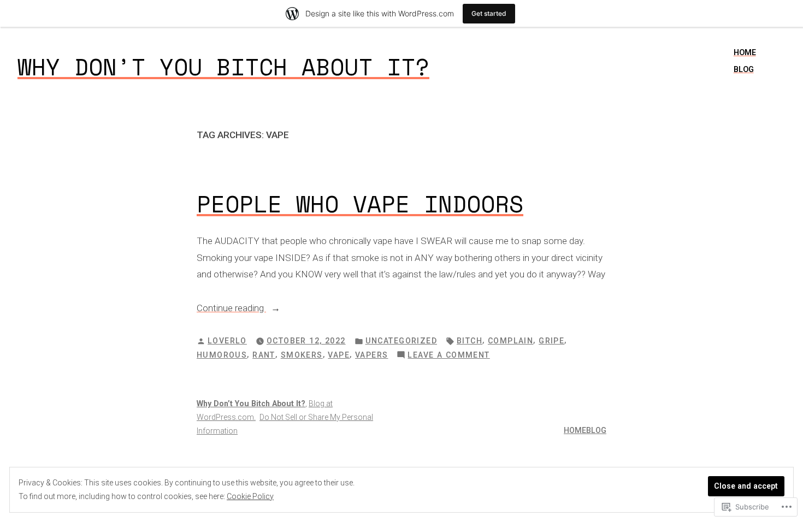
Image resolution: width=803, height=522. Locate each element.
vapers (371, 355)
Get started (488, 13)
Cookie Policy (250, 496)
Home (745, 52)
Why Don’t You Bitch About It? (223, 67)
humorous (222, 355)
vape (339, 355)
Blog (744, 69)
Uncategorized (401, 340)
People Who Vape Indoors (360, 204)
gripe (551, 340)
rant (263, 355)
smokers (302, 355)
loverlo (227, 340)
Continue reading (231, 309)
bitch (469, 340)
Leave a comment (448, 356)
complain (510, 340)
